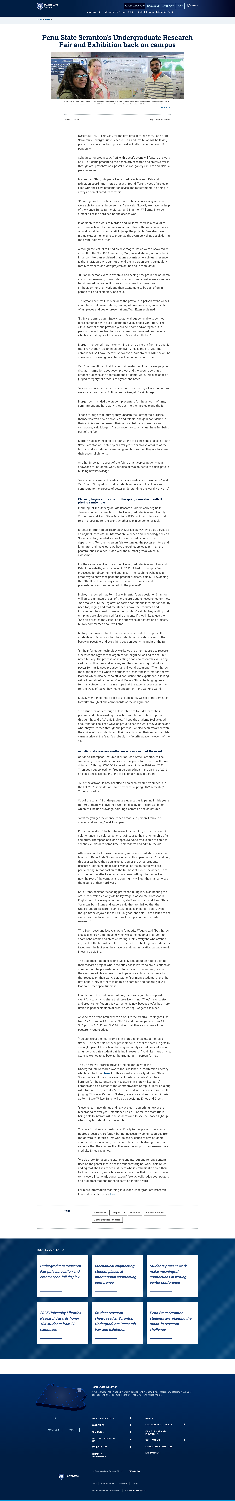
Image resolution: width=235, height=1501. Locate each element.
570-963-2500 (134, 1471)
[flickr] (61, 1418)
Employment (153, 1453)
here (107, 1073)
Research (135, 1212)
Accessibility (123, 1483)
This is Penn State (103, 1418)
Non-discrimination (107, 1483)
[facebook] (49, 1418)
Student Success (145, 12)
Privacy (94, 1483)
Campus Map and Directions (155, 1432)
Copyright (135, 1483)
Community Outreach (158, 1424)
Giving (149, 1418)
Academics (92, 12)
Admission (98, 1432)
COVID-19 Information (158, 1446)
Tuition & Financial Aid (103, 1439)
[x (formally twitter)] (55, 1418)
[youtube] (67, 1418)
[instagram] (74, 1418)
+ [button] (130, 1418)
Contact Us (153, 6)
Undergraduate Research (107, 1219)
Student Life (99, 1447)
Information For (163, 12)
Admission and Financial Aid (118, 12)
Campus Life (118, 1212)
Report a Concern (134, 6)
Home (39, 20)
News (47, 20)
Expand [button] (164, 107)
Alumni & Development (100, 1455)
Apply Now (167, 6)
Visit (180, 6)
